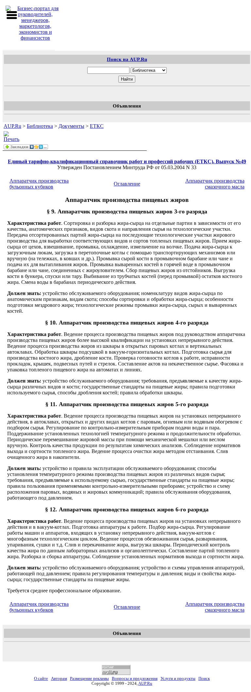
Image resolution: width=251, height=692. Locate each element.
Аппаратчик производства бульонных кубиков (39, 183)
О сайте (41, 678)
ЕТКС (97, 126)
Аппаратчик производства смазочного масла (214, 183)
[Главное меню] (12, 15)
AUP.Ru (12, 126)
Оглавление (127, 184)
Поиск (204, 678)
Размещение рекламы (89, 678)
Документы (71, 126)
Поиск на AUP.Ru (127, 59)
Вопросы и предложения (135, 678)
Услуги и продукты (177, 678)
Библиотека (40, 126)
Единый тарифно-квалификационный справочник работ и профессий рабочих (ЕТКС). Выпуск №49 (127, 161)
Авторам (59, 678)
